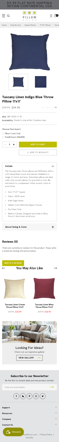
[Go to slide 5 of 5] (55, 268)
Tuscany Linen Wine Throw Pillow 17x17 (44, 305)
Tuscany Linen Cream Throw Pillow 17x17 (15, 305)
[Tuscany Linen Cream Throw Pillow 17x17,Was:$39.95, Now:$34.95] (15, 288)
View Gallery (27, 358)
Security (29, 437)
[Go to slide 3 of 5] (3, 268)
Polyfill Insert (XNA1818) (15, 137)
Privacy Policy (46, 434)
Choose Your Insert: (11, 129)
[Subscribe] (52, 387)
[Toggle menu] (3, 15)
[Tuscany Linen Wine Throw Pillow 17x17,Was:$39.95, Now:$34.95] (44, 288)
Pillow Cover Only (12, 133)
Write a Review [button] (13, 263)
